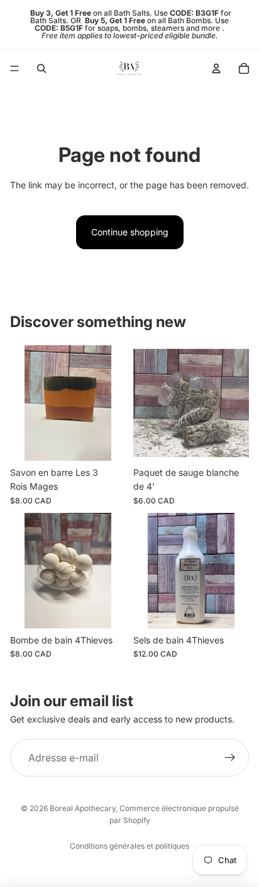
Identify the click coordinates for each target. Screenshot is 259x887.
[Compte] (216, 68)
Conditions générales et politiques (129, 846)
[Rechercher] (41, 68)
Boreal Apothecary (83, 808)
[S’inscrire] (230, 758)
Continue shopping (129, 232)
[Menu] (14, 68)
